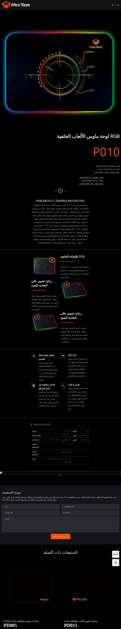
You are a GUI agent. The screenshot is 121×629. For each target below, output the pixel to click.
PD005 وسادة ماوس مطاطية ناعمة (21, 621)
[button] (6, 594)
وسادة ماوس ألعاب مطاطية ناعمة (80, 621)
